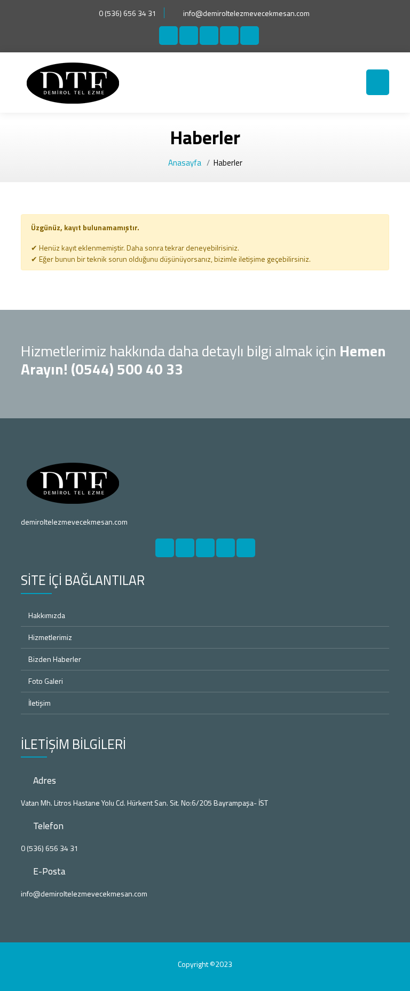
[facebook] (168, 35)
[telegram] (188, 35)
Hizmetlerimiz (49, 637)
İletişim (39, 702)
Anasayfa (184, 163)
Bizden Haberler (54, 659)
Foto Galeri (45, 680)
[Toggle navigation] (377, 82)
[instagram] (209, 35)
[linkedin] (229, 35)
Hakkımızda (46, 615)
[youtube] (249, 35)
